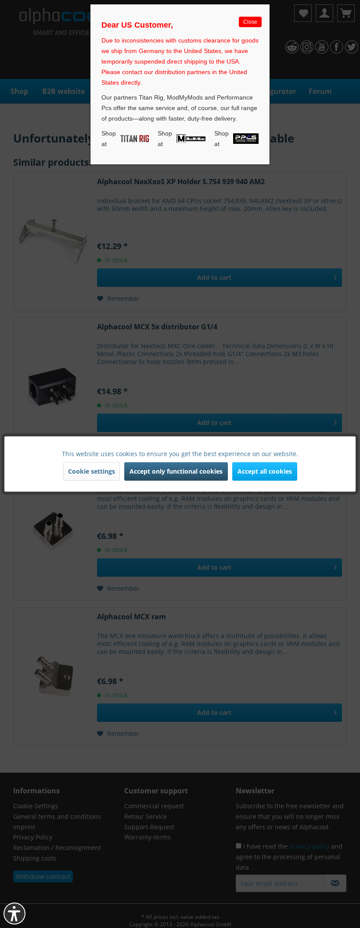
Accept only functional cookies (176, 471)
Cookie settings (91, 471)
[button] (14, 913)
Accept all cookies (265, 471)
